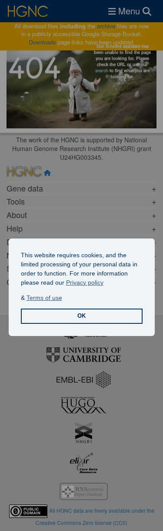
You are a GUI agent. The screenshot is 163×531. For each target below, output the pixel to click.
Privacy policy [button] (84, 282)
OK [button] (81, 316)
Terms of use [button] (44, 297)
